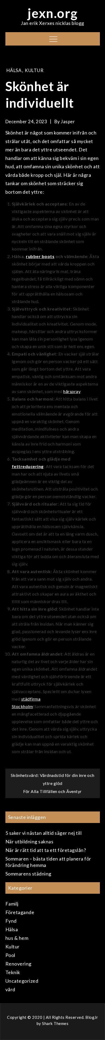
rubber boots (40, 256)
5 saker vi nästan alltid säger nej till (43, 833)
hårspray (71, 391)
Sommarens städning (28, 874)
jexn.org (52, 13)
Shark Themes (55, 1023)
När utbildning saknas (29, 841)
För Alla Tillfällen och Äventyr (52, 791)
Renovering (18, 964)
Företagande (19, 912)
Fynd (11, 921)
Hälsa (14, 70)
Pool (10, 955)
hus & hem (17, 938)
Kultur (34, 70)
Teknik (12, 972)
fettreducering (28, 466)
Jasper (68, 121)
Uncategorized (21, 981)
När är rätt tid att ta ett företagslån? (45, 850)
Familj (12, 904)
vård (10, 989)
